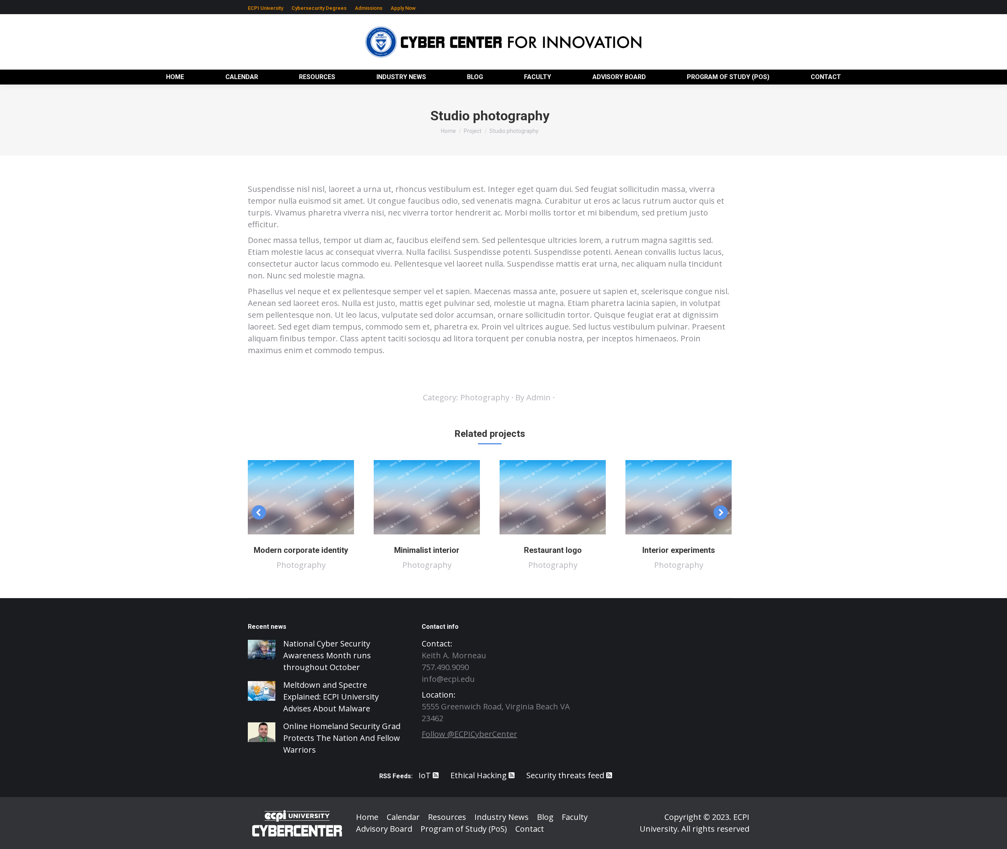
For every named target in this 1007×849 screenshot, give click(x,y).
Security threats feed (565, 775)
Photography (484, 397)
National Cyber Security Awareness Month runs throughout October (327, 655)
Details (311, 497)
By (533, 397)
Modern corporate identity (301, 550)
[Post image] (261, 649)
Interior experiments (678, 550)
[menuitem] (265, 8)
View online (290, 497)
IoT (425, 775)
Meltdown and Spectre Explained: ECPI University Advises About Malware (331, 697)
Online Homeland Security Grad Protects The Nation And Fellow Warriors (341, 738)
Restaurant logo (553, 550)
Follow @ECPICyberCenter (469, 734)
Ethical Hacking (478, 775)
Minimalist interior (426, 550)
